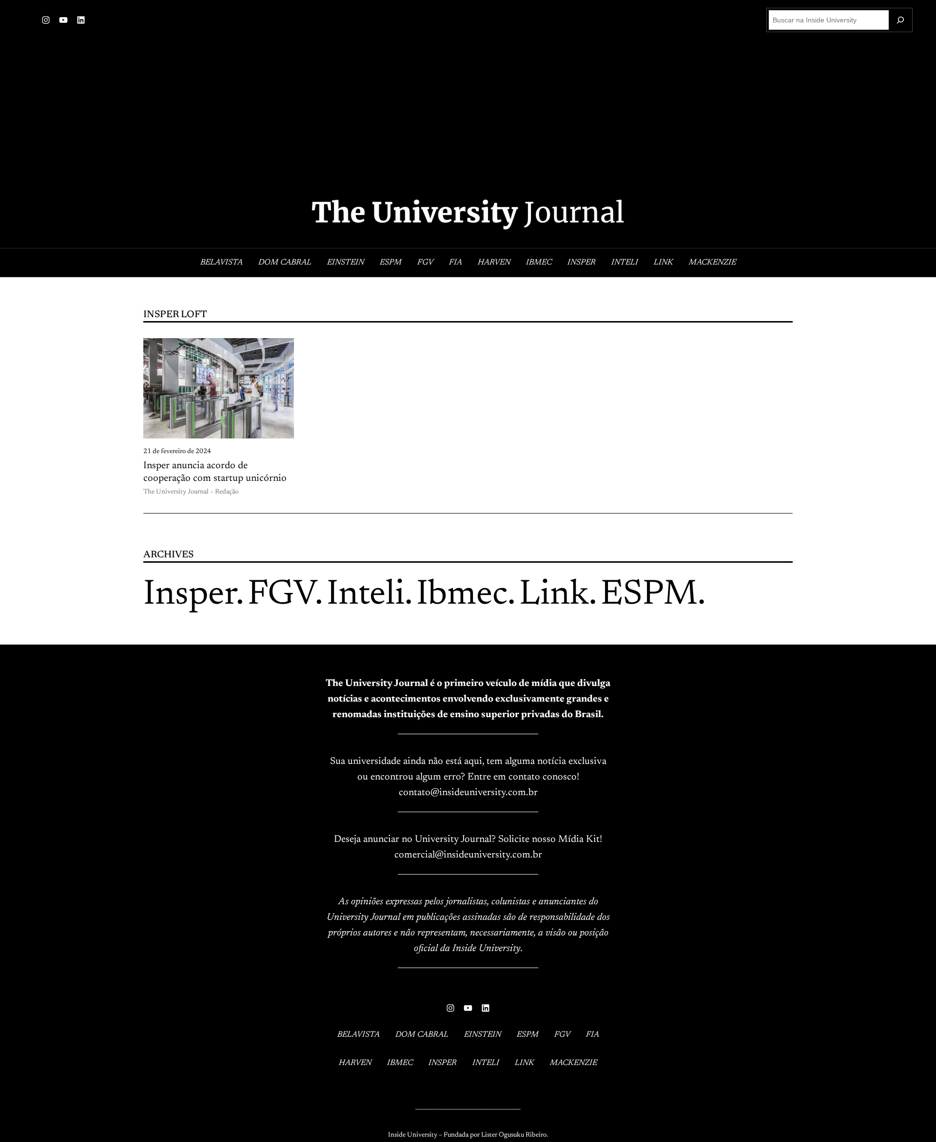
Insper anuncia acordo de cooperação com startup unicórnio (215, 472)
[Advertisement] (468, 116)
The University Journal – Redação (190, 492)
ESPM (649, 595)
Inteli (366, 595)
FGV (281, 595)
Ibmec (461, 595)
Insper (189, 595)
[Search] (900, 20)
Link (554, 595)
